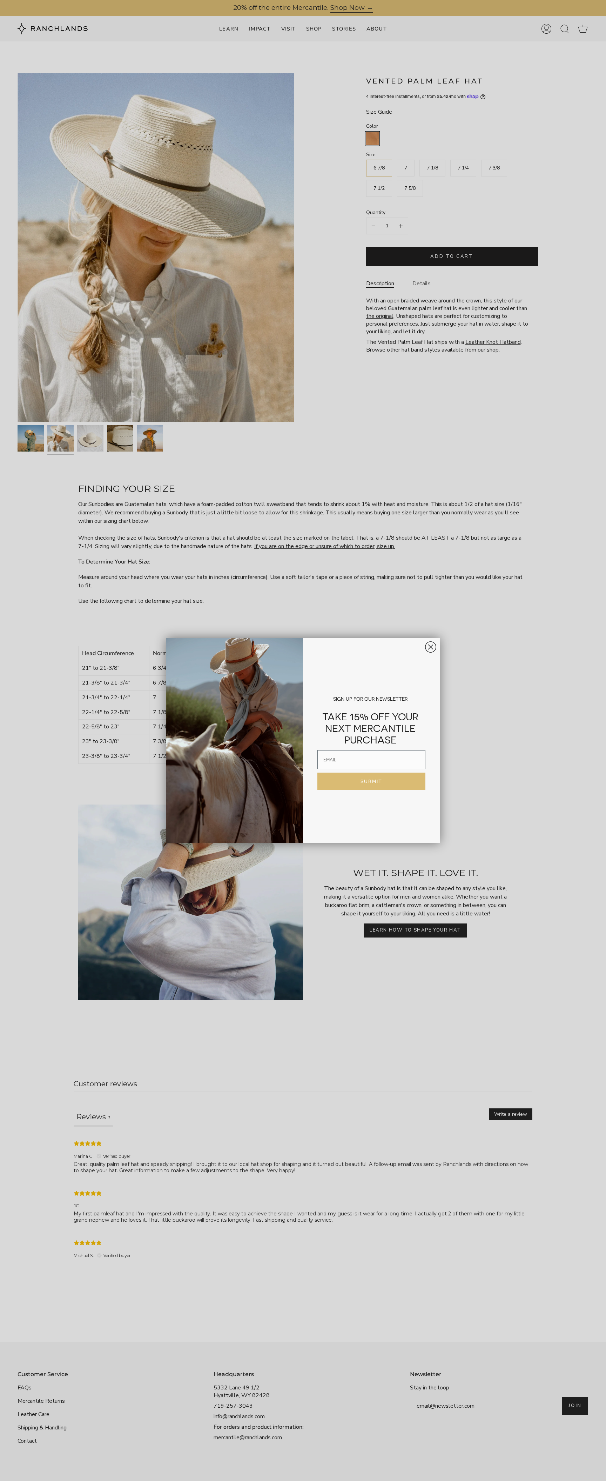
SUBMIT (371, 781)
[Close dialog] (430, 647)
